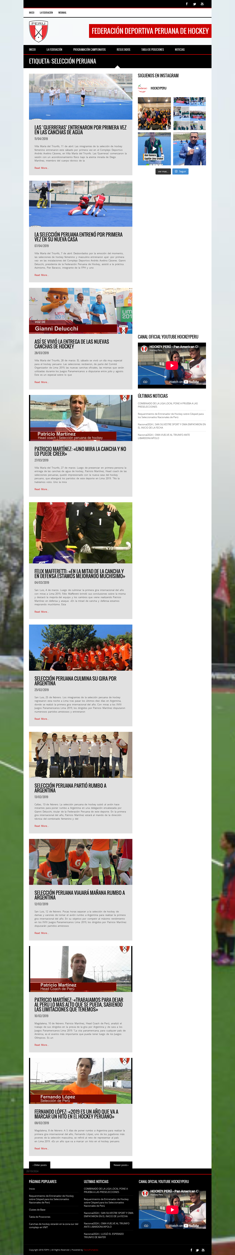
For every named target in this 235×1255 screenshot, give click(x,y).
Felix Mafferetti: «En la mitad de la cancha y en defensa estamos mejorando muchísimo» (80, 574)
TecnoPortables (91, 1249)
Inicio (31, 12)
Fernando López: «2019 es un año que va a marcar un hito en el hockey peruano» (76, 1114)
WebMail (62, 12)
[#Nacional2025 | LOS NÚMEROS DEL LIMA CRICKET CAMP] (189, 113)
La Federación (46, 12)
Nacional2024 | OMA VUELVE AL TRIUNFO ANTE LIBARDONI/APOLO (106, 1225)
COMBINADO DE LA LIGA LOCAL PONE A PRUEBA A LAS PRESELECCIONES (106, 1190)
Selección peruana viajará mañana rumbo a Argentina (80, 895)
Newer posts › (121, 1165)
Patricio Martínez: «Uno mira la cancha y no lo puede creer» (80, 451)
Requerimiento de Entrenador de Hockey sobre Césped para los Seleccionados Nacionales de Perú (171, 415)
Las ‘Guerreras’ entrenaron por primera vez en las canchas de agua (80, 130)
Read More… (42, 168)
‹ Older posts (40, 1165)
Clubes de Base (37, 1209)
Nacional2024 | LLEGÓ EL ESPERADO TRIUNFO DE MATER (104, 1235)
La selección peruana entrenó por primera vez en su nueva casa (78, 237)
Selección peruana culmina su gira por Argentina (75, 681)
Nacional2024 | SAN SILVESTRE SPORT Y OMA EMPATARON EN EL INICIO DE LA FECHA (108, 1214)
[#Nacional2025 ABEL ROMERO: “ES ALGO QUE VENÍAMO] (154, 148)
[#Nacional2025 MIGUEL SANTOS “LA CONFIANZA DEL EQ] (189, 148)
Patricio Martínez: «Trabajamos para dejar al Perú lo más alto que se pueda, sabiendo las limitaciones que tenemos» (79, 1004)
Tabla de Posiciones (39, 1216)
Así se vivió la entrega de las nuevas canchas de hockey (72, 344)
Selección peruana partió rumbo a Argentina (70, 788)
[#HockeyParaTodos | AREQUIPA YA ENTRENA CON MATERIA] (154, 113)
